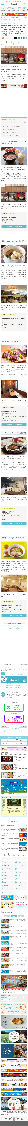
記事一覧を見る (23, 699)
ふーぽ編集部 (7, 868)
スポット (3, 10)
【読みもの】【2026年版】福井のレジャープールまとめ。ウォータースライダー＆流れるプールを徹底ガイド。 (18, 943)
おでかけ (19, 875)
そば (18, 858)
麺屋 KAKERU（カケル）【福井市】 (12, 126)
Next (25, 807)
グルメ (18, 10)
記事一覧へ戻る (14, 821)
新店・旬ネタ (4, 44)
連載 (16, 44)
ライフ (5, 875)
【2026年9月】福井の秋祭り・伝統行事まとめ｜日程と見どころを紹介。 (19, 759)
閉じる (14, 119)
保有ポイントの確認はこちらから (14, 683)
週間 (14, 916)
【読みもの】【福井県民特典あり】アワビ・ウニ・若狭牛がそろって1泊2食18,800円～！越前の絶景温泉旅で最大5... (18, 949)
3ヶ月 (21, 916)
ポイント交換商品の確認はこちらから (14, 687)
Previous (3, 807)
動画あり (6, 885)
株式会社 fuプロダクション (15, 1123)
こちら (21, 664)
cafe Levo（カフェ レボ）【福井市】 (12, 132)
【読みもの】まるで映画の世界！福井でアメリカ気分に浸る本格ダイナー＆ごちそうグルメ (18, 966)
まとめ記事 (20, 862)
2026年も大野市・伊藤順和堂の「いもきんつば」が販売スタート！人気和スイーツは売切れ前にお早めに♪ (20, 775)
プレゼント (20, 882)
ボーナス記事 (7, 865)
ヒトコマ (6, 888)
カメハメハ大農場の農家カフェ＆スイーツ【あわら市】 (14, 122)
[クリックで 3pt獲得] (14, 679)
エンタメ (19, 872)
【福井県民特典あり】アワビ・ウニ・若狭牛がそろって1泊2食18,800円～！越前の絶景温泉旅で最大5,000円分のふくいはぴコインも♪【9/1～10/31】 (14, 991)
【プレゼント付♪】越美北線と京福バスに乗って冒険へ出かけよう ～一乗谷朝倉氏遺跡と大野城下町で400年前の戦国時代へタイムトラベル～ (14, 1113)
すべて (5, 858)
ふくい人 (6, 882)
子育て (5, 878)
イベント (8, 10)
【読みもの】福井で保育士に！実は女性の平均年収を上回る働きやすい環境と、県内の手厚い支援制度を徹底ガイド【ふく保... (18, 932)
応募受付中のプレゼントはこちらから (14, 685)
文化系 (5, 872)
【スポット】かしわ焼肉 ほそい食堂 (16, 953)
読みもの (23, 10)
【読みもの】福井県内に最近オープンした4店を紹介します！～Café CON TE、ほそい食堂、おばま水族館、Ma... (18, 921)
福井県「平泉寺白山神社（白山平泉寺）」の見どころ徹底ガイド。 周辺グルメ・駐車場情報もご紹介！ (14, 810)
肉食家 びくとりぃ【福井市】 (10, 129)
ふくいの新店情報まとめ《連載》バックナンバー (14, 627)
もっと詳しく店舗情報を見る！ (14, 226)
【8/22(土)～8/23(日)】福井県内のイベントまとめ (12, 793)
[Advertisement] (14, 101)
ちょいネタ (20, 885)
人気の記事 (13, 10)
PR (4, 892)
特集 (5, 862)
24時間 (6, 916)
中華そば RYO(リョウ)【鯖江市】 (12, 135)
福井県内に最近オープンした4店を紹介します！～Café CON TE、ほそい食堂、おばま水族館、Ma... (20, 767)
